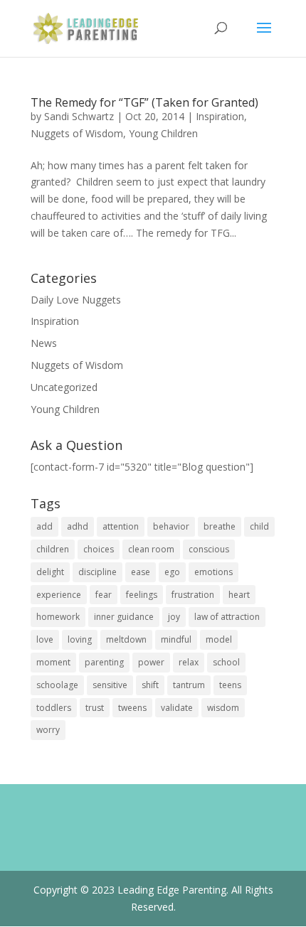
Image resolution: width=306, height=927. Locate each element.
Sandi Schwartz (79, 116)
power (151, 662)
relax (189, 662)
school (226, 662)
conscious (209, 549)
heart (239, 595)
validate (177, 708)
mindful (176, 639)
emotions (213, 572)
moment (53, 662)
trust (94, 708)
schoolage (57, 685)
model (219, 639)
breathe (220, 526)
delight (50, 572)
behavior (171, 526)
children (52, 549)
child (259, 526)
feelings (141, 595)
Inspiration (220, 116)
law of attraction (227, 617)
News (44, 343)
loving (80, 639)
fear (103, 595)
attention (120, 526)
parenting (104, 662)
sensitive (110, 685)
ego (172, 572)
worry (48, 730)
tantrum (189, 685)
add (44, 526)
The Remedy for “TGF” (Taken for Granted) (144, 102)
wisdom (223, 708)
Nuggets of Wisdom (77, 133)
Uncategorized (64, 387)
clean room (151, 549)
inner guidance (124, 617)
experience (58, 595)
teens (230, 685)
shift (150, 685)
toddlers (53, 708)
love (44, 639)
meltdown (126, 639)
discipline (97, 572)
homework (58, 617)
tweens (132, 708)
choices (98, 549)
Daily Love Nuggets (76, 299)
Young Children (163, 133)
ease (140, 572)
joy (174, 617)
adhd (77, 526)
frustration (193, 595)
